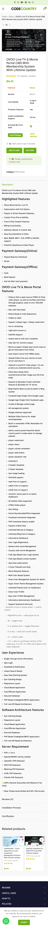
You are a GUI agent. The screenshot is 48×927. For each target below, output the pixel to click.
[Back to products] (6, 25)
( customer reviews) (26, 76)
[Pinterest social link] (26, 2)
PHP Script (20, 172)
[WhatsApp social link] (33, 2)
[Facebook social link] (14, 2)
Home (4, 16)
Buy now (30, 150)
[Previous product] (3, 25)
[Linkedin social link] (29, 2)
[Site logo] (24, 9)
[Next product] (9, 25)
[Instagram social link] (18, 2)
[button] (20, 839)
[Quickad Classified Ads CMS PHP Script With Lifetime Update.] (35, 841)
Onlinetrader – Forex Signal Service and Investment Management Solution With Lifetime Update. (12, 853)
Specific (16, 860)
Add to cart (14, 150)
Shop (11, 16)
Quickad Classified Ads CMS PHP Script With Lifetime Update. (34, 851)
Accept (24, 922)
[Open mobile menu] (3, 8)
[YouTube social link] (22, 2)
